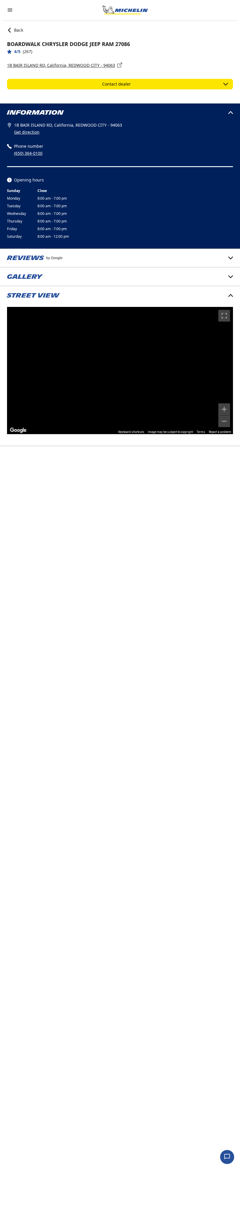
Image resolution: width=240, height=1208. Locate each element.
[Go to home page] (125, 10)
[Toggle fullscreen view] (224, 316)
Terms (201, 432)
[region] (120, 370)
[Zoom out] (224, 421)
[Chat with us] (227, 1157)
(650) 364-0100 (28, 153)
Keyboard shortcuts (131, 432)
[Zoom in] (224, 409)
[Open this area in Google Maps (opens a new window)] (18, 430)
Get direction (27, 132)
